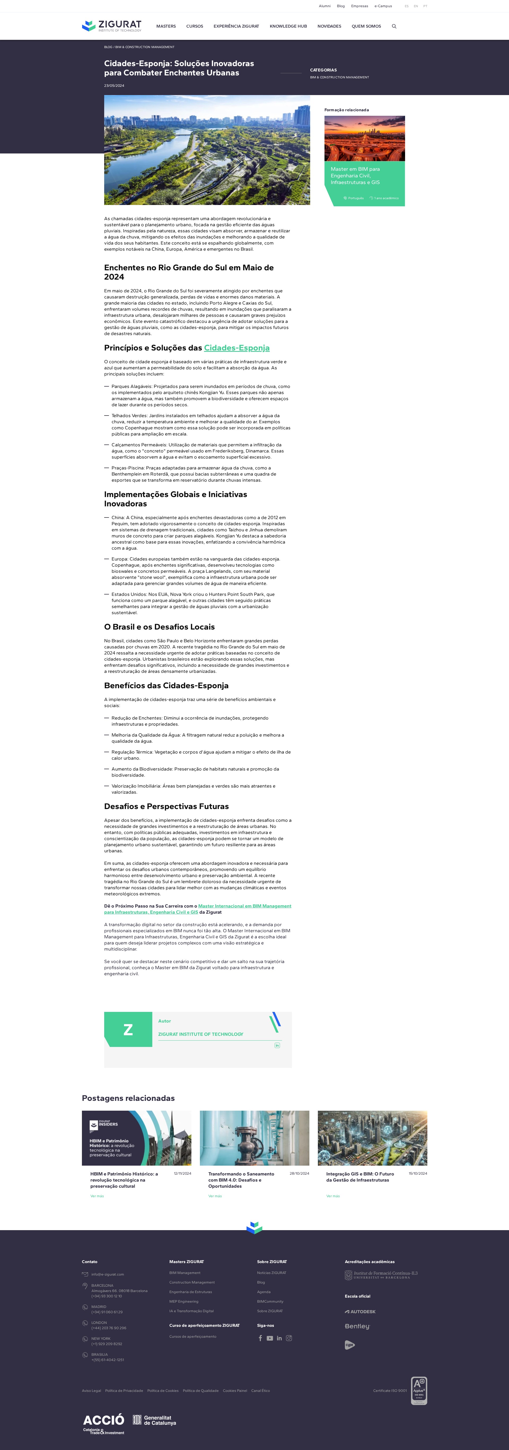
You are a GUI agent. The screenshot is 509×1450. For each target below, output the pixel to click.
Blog (341, 6)
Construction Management (192, 1282)
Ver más (97, 1196)
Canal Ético (260, 1390)
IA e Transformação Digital (191, 1311)
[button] (394, 26)
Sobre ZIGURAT (270, 1311)
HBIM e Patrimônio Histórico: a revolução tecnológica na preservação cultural (124, 1180)
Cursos (194, 26)
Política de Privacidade (124, 1390)
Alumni (325, 6)
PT (425, 6)
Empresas (359, 6)
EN (416, 6)
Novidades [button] (329, 26)
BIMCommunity (270, 1301)
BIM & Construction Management (144, 47)
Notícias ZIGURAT (271, 1273)
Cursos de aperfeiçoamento (192, 1336)
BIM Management (184, 1273)
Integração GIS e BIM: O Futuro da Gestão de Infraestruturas (360, 1177)
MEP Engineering (184, 1301)
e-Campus (383, 6)
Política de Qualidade (201, 1390)
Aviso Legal (91, 1390)
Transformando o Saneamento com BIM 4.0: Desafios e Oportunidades (241, 1180)
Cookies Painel (235, 1390)
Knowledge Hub (288, 26)
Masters (166, 26)
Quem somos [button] (366, 26)
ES (407, 6)
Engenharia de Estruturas (190, 1292)
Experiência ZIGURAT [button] (236, 26)
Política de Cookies (163, 1390)
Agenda (264, 1292)
